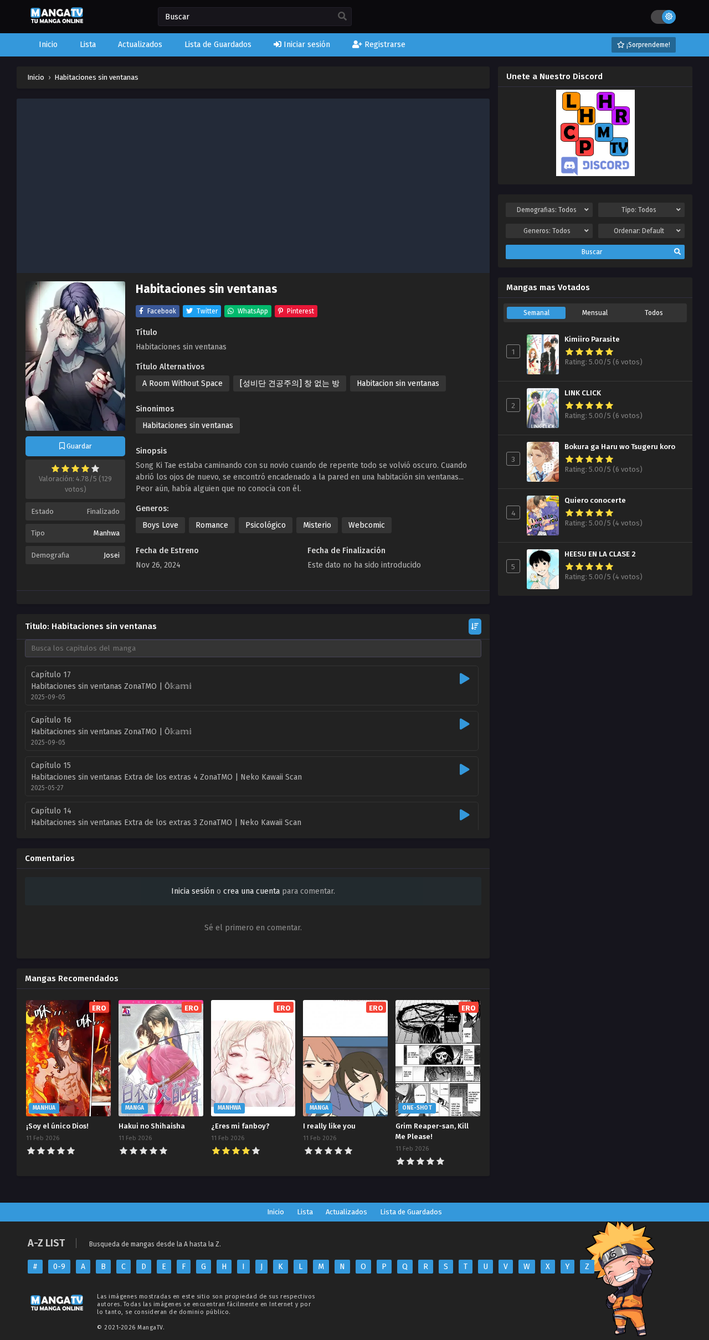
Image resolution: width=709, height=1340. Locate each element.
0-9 (59, 1266)
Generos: (547, 231)
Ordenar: (639, 231)
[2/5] (65, 468)
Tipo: (638, 210)
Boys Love (160, 525)
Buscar (592, 252)
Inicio (275, 1212)
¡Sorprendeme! (647, 45)
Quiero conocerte (595, 500)
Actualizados (346, 1212)
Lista (305, 1212)
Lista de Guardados (411, 1212)
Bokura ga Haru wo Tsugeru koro (619, 446)
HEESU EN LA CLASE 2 (600, 554)
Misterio (317, 525)
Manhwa (107, 533)
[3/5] (75, 468)
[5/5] (95, 468)
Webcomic (366, 525)
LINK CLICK (582, 393)
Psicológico (265, 525)
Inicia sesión (192, 891)
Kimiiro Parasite (592, 339)
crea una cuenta (251, 891)
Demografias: (547, 210)
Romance (212, 525)
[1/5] (55, 468)
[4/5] (85, 468)
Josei (112, 555)
